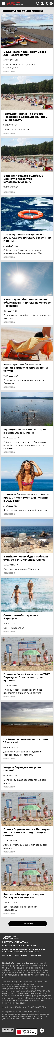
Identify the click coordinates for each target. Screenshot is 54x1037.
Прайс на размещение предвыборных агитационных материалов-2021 (23, 950)
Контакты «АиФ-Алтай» (15, 942)
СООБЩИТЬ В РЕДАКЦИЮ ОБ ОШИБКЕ (21, 955)
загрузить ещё (28, 924)
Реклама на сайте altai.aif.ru (19, 946)
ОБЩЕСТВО (9, 71)
